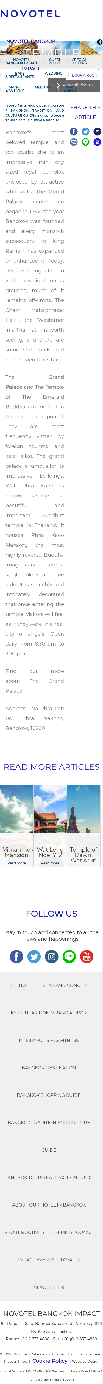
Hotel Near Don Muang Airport (49, 1013)
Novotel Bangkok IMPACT (21, 61)
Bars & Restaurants (19, 75)
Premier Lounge (72, 1232)
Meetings (43, 87)
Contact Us (62, 1354)
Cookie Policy (50, 1361)
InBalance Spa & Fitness (49, 1040)
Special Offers (79, 61)
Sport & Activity (14, 88)
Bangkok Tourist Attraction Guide (48, 1177)
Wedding (53, 73)
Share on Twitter (85, 131)
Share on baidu (97, 142)
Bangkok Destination (49, 1067)
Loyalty (70, 1259)
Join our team (90, 1354)
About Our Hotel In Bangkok (49, 1205)
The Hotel (21, 985)
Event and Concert (64, 985)
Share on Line (85, 142)
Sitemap (39, 1354)
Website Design (86, 1361)
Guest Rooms (54, 61)
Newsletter (48, 1287)
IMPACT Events (70, 88)
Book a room (85, 75)
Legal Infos (17, 1361)
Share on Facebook (74, 131)
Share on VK (74, 142)
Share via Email (97, 131)
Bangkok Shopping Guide (49, 1095)
